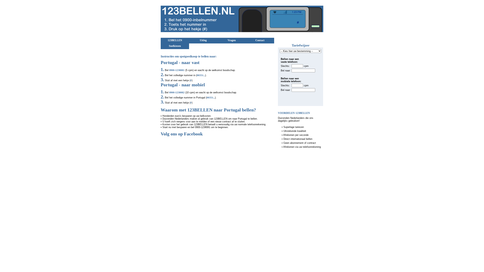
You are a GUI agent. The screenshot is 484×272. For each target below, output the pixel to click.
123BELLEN (175, 40)
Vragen (232, 40)
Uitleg (203, 40)
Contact (259, 40)
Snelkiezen (175, 46)
